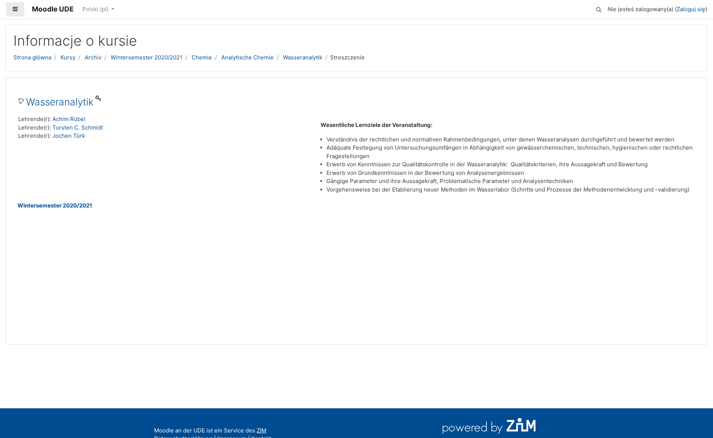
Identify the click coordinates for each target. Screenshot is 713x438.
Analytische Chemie (247, 57)
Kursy (68, 57)
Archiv (93, 57)
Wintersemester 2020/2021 (146, 57)
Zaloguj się (691, 9)
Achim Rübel (68, 118)
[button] (599, 8)
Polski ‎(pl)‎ (96, 9)
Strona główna (32, 57)
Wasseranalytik (302, 57)
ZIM (261, 430)
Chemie (202, 57)
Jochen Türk (68, 135)
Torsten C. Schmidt (77, 127)
